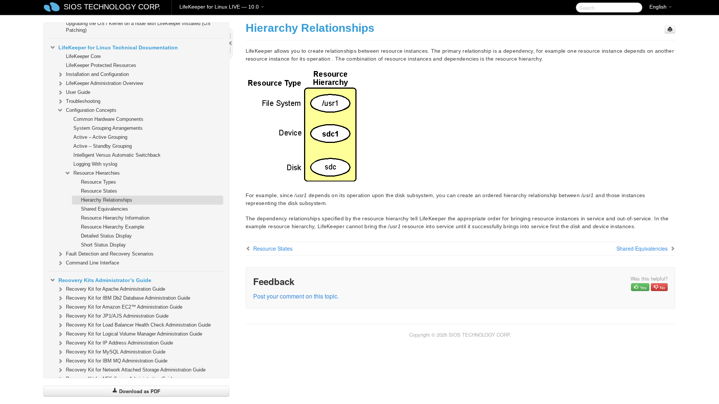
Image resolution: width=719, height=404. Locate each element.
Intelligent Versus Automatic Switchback (117, 155)
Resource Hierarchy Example (112, 227)
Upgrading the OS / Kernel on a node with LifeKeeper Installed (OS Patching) (138, 27)
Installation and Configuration (97, 74)
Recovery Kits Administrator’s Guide (104, 280)
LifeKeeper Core (83, 56)
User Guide (78, 92)
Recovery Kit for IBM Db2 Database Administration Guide (128, 298)
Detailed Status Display (106, 236)
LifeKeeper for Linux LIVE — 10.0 (219, 7)
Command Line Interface (92, 263)
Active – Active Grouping (100, 137)
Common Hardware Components (108, 119)
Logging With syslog (95, 164)
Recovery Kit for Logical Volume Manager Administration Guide (134, 334)
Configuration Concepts (91, 110)
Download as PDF (139, 391)
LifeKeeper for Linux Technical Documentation (118, 47)
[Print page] (670, 29)
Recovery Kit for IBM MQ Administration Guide (116, 361)
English (658, 7)
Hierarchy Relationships (106, 200)
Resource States (99, 191)
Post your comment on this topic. (296, 296)
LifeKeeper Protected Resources (101, 65)
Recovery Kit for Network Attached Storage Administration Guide (136, 370)
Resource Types (98, 182)
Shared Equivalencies (104, 209)
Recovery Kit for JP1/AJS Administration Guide (117, 316)
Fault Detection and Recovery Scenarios (110, 254)
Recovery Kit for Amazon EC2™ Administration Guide (124, 307)
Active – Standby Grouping (102, 146)
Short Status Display (103, 245)
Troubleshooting (83, 101)
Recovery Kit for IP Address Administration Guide (119, 343)
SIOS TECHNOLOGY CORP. (112, 7)
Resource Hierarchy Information (115, 218)
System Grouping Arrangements (108, 128)
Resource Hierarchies (96, 173)
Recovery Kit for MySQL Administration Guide (116, 352)
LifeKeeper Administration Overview (104, 83)
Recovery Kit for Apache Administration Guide (115, 289)
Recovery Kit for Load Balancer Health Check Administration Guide (138, 325)
